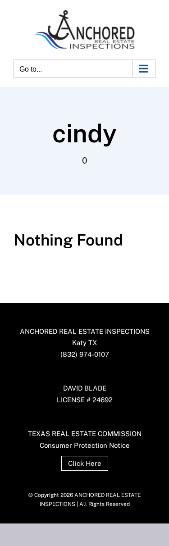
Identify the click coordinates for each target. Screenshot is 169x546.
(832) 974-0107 (84, 354)
